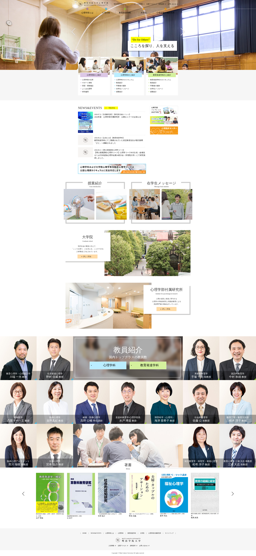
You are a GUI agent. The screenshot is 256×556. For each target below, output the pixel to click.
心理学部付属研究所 (154, 533)
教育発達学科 (149, 365)
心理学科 (109, 365)
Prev (73, 31)
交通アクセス (122, 545)
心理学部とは (109, 533)
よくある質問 (87, 89)
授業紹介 (119, 92)
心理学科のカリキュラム (125, 80)
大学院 (142, 533)
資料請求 (133, 545)
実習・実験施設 (87, 86)
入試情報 (111, 545)
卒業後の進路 (121, 86)
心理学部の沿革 (87, 80)
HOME (84, 533)
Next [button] (233, 494)
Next (182, 31)
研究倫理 (85, 92)
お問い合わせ (143, 545)
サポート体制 (87, 83)
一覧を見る (111, 108)
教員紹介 (119, 83)
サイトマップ (169, 533)
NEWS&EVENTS (96, 533)
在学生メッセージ (122, 89)
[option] (51, 495)
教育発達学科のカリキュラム (160, 80)
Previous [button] (23, 494)
